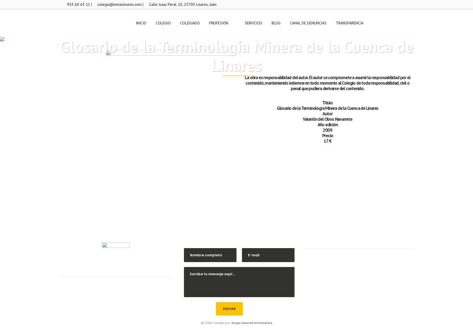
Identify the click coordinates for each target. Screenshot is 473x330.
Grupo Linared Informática (251, 323)
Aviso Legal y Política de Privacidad (358, 290)
